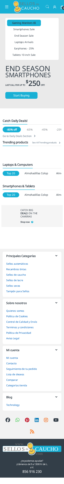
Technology (13, 405)
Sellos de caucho (16, 274)
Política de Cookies (17, 316)
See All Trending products (44, 142)
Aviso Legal (12, 338)
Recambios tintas (16, 269)
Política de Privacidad (18, 332)
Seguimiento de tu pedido (21, 369)
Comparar (12, 380)
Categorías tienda (16, 385)
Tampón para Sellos (17, 291)
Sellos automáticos (17, 263)
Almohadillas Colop (36, 173)
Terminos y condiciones (20, 327)
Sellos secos (13, 285)
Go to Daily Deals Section (17, 136)
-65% (29, 129)
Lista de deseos (15, 374)
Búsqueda (47, 7)
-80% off (12, 129)
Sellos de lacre (14, 280)
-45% (44, 129)
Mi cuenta (12, 357)
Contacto (11, 363)
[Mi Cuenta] (55, 7)
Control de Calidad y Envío (21, 321)
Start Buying (21, 95)
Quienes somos (15, 310)
